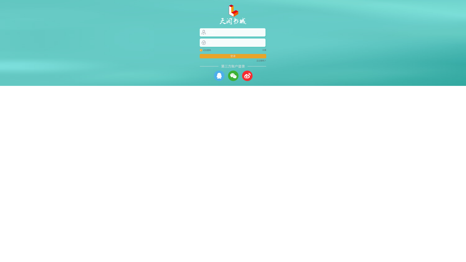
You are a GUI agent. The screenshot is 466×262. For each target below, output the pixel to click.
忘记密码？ (261, 61)
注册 (264, 50)
